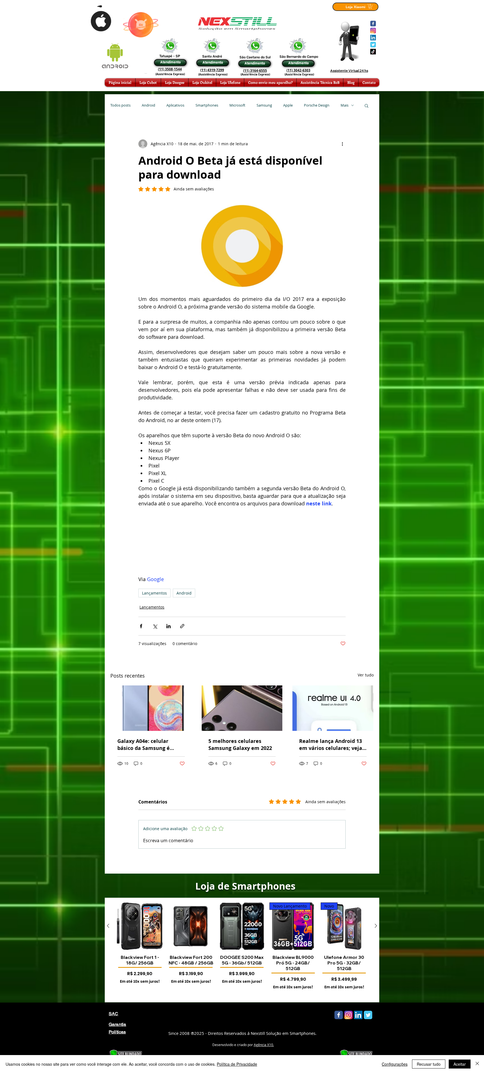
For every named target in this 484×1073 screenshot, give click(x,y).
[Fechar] (477, 1064)
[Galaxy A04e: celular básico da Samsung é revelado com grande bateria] (151, 708)
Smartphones (207, 105)
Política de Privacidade (237, 1064)
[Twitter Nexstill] (373, 44)
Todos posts (120, 105)
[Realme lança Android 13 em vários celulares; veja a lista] (332, 708)
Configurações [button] (395, 1064)
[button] (366, 105)
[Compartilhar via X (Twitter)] (154, 626)
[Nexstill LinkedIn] (373, 37)
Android (148, 105)
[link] (370, 6)
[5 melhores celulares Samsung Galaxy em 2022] (242, 708)
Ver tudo (366, 675)
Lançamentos (154, 593)
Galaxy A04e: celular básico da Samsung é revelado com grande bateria (144, 745)
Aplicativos (175, 105)
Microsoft (237, 105)
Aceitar (459, 1064)
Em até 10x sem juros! (140, 981)
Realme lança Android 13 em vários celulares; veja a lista (330, 745)
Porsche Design (316, 105)
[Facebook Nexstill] (373, 23)
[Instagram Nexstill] (373, 30)
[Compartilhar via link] (182, 626)
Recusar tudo (429, 1064)
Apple (288, 105)
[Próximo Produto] (376, 925)
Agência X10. (264, 1044)
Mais (344, 105)
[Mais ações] (342, 144)
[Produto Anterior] (108, 925)
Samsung (264, 105)
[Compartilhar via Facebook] (141, 626)
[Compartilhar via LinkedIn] (168, 626)
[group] (242, 950)
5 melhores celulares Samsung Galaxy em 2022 (240, 745)
